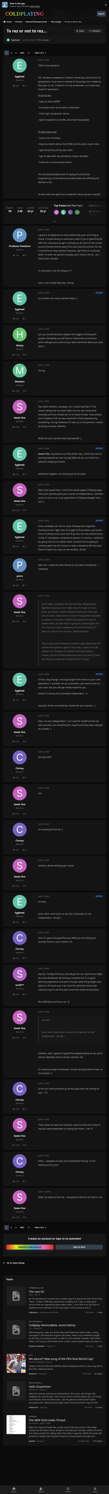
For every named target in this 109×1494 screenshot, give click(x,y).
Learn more (5, 5)
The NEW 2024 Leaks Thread (47, 1420)
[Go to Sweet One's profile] (56, 212)
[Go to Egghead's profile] (8, 39)
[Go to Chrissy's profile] (70, 212)
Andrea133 (33, 1389)
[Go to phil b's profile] (20, 565)
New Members (35, 1321)
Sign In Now (79, 1247)
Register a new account (29, 1247)
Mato (31, 1294)
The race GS (36, 1292)
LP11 (31, 1355)
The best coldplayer (37, 1362)
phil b (20, 576)
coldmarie (33, 1312)
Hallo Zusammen (40, 1386)
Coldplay (33, 1416)
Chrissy (20, 768)
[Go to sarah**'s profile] (20, 974)
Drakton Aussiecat (36, 1346)
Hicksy (19, 345)
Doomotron (34, 1423)
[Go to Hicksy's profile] (77, 212)
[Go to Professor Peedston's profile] (20, 235)
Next (22, 53)
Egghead (15, 40)
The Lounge (43, 40)
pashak (32, 1441)
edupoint (33, 1373)
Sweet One (19, 417)
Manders (20, 381)
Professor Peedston (20, 246)
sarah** (19, 985)
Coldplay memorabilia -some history (52, 1325)
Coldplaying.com (36, 1287)
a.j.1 (30, 1328)
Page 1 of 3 (39, 53)
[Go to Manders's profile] (20, 371)
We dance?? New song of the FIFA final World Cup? (61, 1359)
